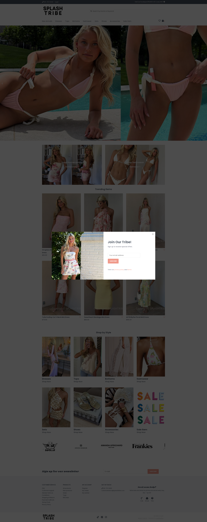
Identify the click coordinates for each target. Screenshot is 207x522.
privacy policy (119, 270)
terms (129, 270)
